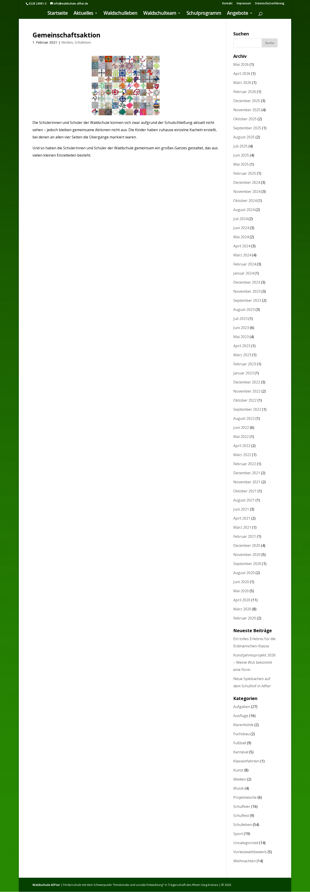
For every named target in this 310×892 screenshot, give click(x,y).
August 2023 (244, 309)
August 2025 (244, 137)
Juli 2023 (240, 318)
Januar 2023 (243, 373)
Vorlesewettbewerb (250, 851)
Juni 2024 (241, 227)
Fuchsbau (241, 733)
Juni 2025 (241, 155)
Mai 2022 (241, 436)
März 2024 (242, 255)
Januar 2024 (243, 273)
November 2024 (247, 191)
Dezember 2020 (246, 545)
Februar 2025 (244, 173)
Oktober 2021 (245, 491)
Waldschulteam (159, 13)
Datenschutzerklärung (269, 3)
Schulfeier (241, 806)
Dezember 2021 (246, 472)
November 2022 (247, 391)
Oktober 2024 (245, 200)
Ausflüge (240, 715)
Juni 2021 (241, 509)
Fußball (239, 742)
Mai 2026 (241, 64)
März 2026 (242, 82)
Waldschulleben (120, 13)
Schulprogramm (204, 13)
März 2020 (242, 609)
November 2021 (247, 481)
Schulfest (241, 815)
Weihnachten (244, 860)
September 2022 (247, 409)
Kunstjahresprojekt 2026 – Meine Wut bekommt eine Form (254, 662)
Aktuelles (83, 13)
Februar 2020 (244, 618)
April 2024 (241, 245)
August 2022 (244, 418)
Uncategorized (245, 842)
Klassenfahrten (246, 761)
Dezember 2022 (246, 382)
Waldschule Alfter (46, 885)
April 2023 (241, 345)
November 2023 (247, 291)
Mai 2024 (241, 236)
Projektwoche (245, 797)
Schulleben (83, 42)
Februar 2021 (244, 536)
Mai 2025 (241, 164)
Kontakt (227, 3)
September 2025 (247, 127)
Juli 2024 (240, 218)
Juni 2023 (241, 327)
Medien (67, 42)
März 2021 (242, 527)
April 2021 (241, 518)
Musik (238, 788)
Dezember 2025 (246, 100)
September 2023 (247, 300)
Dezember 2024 (246, 182)
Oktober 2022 (245, 400)
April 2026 (241, 73)
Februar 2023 (244, 363)
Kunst (238, 770)
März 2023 (242, 354)
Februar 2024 (244, 264)
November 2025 (247, 109)
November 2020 (247, 554)
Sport (238, 833)
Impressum (244, 3)
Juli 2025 (240, 146)
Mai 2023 (241, 336)
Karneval (240, 751)
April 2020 (241, 599)
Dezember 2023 (246, 282)
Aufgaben (241, 706)
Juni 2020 (241, 581)
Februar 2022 (244, 463)
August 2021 (244, 500)
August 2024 (244, 209)
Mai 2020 (241, 590)
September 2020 (247, 563)
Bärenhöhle (243, 724)
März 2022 (242, 454)
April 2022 (241, 445)
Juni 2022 (241, 427)
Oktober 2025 (245, 118)
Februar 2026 (244, 91)
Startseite (57, 13)
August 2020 (244, 572)
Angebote (237, 13)
